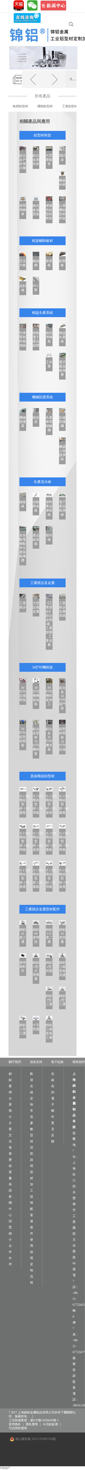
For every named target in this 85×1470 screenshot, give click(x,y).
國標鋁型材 (45, 106)
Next (70, 58)
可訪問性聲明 (18, 1428)
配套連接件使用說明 (31, 1233)
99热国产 (5, 1468)
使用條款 (15, 1424)
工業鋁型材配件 (72, 106)
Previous (16, 58)
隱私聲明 (32, 1424)
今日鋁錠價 (50, 1424)
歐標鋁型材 (20, 106)
